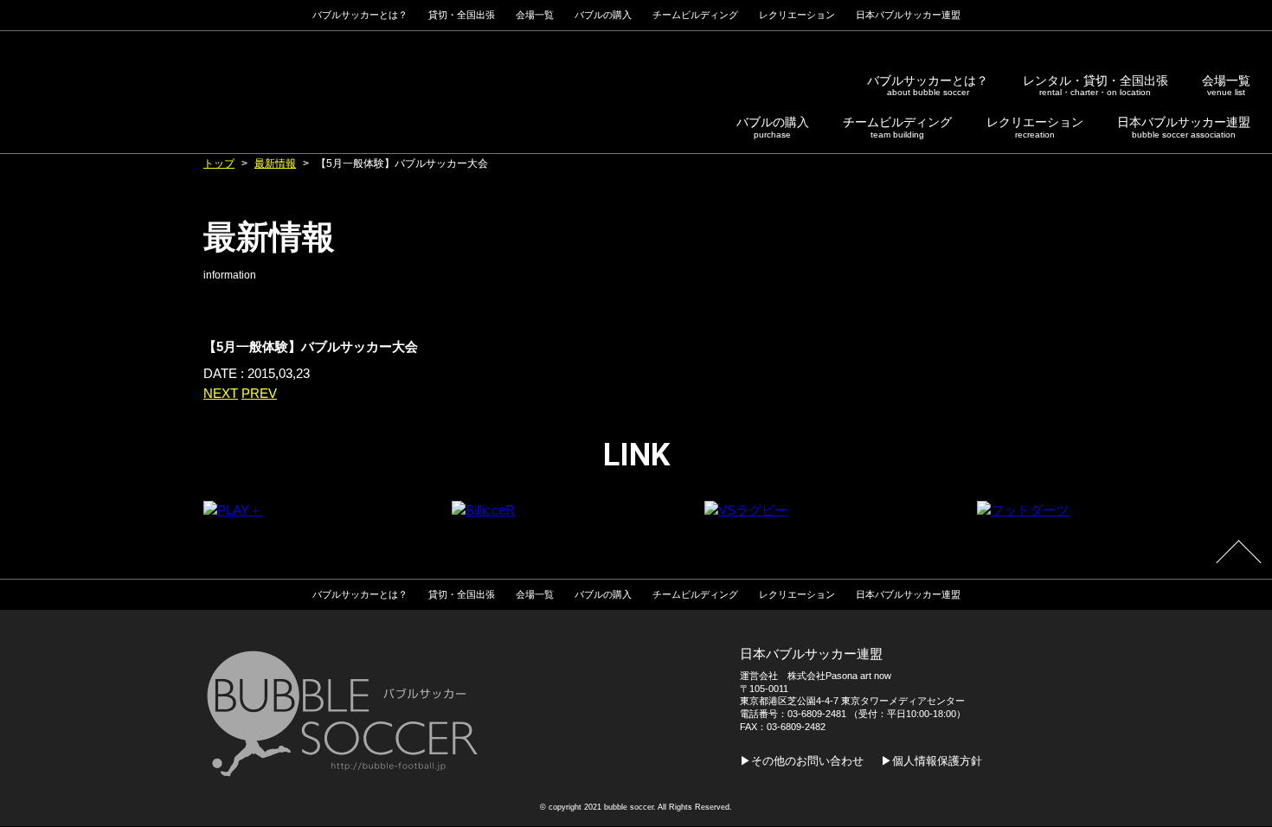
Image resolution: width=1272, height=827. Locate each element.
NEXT (220, 394)
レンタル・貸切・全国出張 (1095, 86)
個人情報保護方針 (937, 760)
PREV (259, 394)
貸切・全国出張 (461, 15)
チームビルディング (897, 127)
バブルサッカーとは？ (927, 86)
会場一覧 (1226, 86)
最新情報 (275, 163)
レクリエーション (1034, 127)
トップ (218, 163)
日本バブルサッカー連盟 (1183, 127)
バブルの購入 (772, 127)
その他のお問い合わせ (807, 760)
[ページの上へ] (1238, 563)
